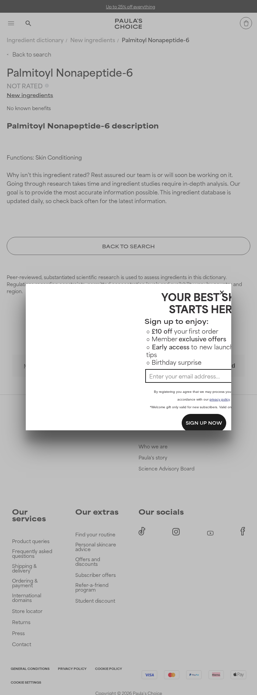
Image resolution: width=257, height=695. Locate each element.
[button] (221, 291)
